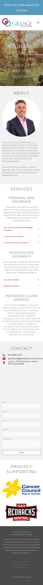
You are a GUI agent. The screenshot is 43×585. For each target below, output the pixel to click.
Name (4, 402)
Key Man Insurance (12, 280)
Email (4, 411)
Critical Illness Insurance (13, 236)
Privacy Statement (21, 567)
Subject (4, 429)
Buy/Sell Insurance (11, 286)
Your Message (6, 439)
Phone (4, 420)
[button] (21, 452)
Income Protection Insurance (16, 243)
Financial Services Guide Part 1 (21, 562)
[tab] (21, 229)
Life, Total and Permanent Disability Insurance (18, 229)
